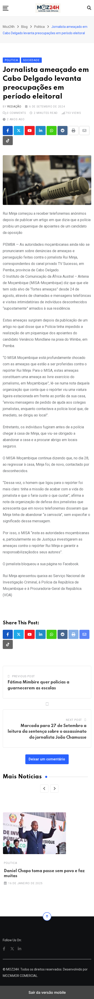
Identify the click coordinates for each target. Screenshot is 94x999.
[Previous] (44, 789)
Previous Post (23, 676)
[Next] (54, 789)
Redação (14, 106)
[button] (5, 8)
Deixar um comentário (47, 759)
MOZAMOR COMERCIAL (20, 976)
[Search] (89, 7)
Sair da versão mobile (47, 992)
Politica (10, 863)
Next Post (74, 720)
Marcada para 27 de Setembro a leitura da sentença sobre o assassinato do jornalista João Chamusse (47, 732)
